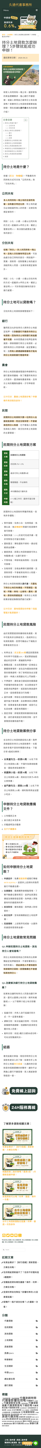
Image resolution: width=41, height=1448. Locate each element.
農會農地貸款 (8, 1423)
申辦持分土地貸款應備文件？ (16, 148)
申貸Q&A (9, 1372)
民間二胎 (34, 1417)
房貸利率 (22, 1417)
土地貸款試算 (15, 1412)
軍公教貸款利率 (12, 1419)
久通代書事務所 (20, 4)
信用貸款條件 (23, 1408)
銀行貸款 (8, 1385)
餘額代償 (34, 1423)
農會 (10, 135)
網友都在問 (9, 1379)
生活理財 (8, 1366)
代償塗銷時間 (28, 1398)
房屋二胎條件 (23, 1414)
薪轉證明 (18, 527)
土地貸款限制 (28, 1412)
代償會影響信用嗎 (14, 1400)
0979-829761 (10, 882)
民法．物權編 (16, 176)
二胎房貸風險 (15, 1398)
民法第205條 (20, 653)
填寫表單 (23, 879)
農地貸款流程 (10, 1421)
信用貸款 (8, 1327)
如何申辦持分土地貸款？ (14, 151)
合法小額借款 (25, 1410)
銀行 (10, 133)
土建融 (37, 1412)
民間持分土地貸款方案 (13, 140)
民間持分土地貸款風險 (13, 143)
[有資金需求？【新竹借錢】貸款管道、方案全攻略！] (17, 1137)
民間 (10, 138)
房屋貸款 (8, 1347)
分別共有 (12, 128)
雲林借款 (26, 1423)
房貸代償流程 (10, 1416)
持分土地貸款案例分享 (13, 146)
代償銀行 (30, 1401)
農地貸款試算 (18, 1421)
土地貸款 (10, 34)
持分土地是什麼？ (11, 123)
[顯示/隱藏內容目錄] (24, 120)
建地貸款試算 (6, 1414)
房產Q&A (9, 1353)
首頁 (3, 34)
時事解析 (8, 1360)
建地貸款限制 (15, 1414)
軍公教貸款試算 (24, 1419)
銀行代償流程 (18, 1424)
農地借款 (33, 1419)
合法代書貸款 (16, 1410)
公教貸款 (9, 1410)
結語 (6, 156)
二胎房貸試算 (6, 1398)
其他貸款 (8, 1334)
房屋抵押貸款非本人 (32, 1414)
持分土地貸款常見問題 (13, 154)
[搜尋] (3, 1249)
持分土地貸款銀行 (9, 1242)
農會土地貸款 (27, 1421)
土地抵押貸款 (34, 1410)
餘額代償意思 (5, 1425)
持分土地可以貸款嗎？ (13, 131)
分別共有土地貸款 (7, 1240)
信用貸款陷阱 (32, 1408)
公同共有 (12, 125)
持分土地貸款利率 (16, 1240)
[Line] (35, 1443)
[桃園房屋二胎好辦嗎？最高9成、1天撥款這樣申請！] (17, 1162)
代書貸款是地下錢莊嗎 (19, 1405)
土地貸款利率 (6, 1412)
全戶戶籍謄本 (10, 829)
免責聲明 (28, 1445)
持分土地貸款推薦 (26, 1240)
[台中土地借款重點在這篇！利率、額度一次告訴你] (17, 1211)
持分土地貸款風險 (19, 1242)
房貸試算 (29, 1417)
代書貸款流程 (14, 1408)
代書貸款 (8, 1321)
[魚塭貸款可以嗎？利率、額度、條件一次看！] (17, 1187)
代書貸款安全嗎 (12, 1403)
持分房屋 (18, 1064)
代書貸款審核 (24, 1403)
